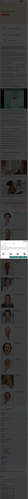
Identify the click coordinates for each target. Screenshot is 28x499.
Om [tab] (23, 243)
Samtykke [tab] (5, 243)
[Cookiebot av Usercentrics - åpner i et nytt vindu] (24, 241)
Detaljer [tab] (14, 243)
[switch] (11, 254)
